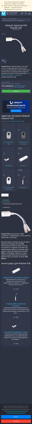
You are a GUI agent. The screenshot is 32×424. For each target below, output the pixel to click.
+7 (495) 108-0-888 (12, 13)
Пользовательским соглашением (17, 411)
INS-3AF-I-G (23, 166)
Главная (4, 18)
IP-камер (9, 75)
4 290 (16, 289)
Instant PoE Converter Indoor (16, 277)
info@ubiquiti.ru (12, 14)
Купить (16, 91)
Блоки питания (12, 18)
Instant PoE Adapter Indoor (16, 332)
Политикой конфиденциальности (15, 413)
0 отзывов (12, 121)
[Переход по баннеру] (16, 106)
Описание (6, 200)
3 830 (16, 343)
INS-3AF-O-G (23, 187)
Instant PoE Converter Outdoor (16, 305)
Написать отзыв (20, 121)
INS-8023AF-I (8, 166)
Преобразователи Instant (8, 20)
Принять (16, 417)
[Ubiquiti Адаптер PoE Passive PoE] (16, 44)
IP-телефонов (17, 75)
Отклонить (16, 421)
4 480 (16, 317)
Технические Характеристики (12, 204)
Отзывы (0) (6, 207)
